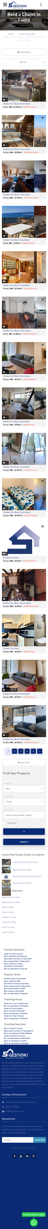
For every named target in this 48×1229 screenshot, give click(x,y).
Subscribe (40, 1140)
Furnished (11, 823)
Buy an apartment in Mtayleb (16, 1006)
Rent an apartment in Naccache (17, 986)
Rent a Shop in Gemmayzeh (15, 956)
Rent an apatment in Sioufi (15, 1041)
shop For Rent (8, 932)
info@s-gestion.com (14, 1111)
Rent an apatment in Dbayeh (16, 1018)
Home (11, 34)
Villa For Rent (8, 912)
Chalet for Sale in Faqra (14, 1016)
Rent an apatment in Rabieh (15, 1013)
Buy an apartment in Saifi (14, 988)
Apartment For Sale (11, 897)
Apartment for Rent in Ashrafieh (17, 959)
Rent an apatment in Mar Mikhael (18, 1033)
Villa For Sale (7, 907)
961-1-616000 (12, 1106)
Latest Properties (27, 34)
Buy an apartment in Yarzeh (15, 969)
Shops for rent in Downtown (16, 1003)
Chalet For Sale (9, 917)
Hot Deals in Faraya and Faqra (16, 983)
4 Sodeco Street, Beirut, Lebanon (21, 1102)
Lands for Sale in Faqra (13, 954)
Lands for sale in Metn (13, 1008)
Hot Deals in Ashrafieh (13, 966)
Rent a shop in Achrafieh (14, 1011)
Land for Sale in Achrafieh (15, 978)
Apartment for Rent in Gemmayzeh (18, 1031)
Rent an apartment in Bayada (16, 1043)
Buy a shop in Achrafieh (14, 991)
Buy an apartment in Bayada (15, 993)
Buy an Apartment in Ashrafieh (17, 1038)
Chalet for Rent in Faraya (14, 1036)
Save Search (25, 52)
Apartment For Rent (11, 902)
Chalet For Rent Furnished (16, 240)
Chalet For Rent (11, 557)
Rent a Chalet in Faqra (13, 964)
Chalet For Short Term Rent (16, 103)
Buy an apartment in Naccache (17, 961)
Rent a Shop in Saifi (12, 981)
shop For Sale (8, 927)
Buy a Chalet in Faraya (13, 1028)
